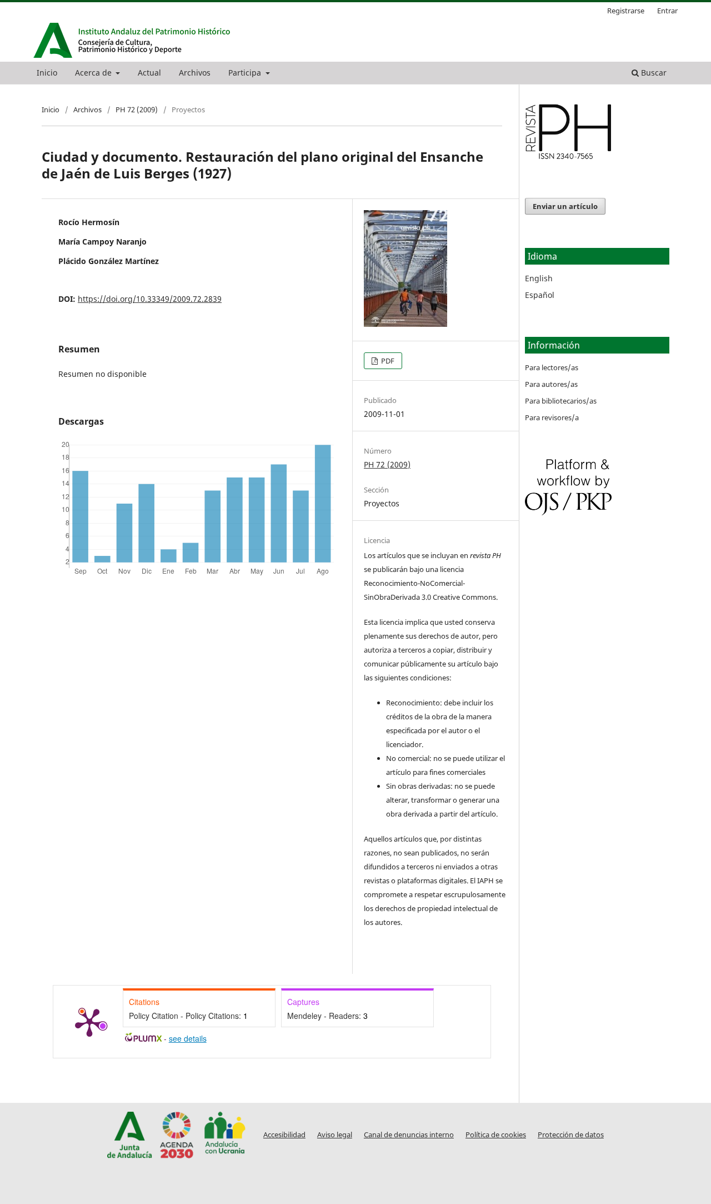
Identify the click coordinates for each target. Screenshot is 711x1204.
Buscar (653, 72)
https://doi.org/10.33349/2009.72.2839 (150, 298)
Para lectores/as (551, 367)
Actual (149, 72)
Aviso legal (334, 1135)
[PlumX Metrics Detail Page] (89, 1021)
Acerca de (94, 72)
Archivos (195, 72)
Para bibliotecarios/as (561, 401)
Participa (245, 72)
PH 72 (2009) (137, 110)
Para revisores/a (552, 417)
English (539, 278)
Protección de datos (571, 1135)
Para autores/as (551, 384)
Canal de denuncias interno (409, 1135)
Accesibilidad (284, 1135)
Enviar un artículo (565, 206)
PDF (386, 361)
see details (188, 1038)
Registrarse (625, 11)
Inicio (47, 72)
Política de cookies (495, 1135)
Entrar (667, 11)
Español (539, 295)
